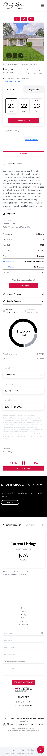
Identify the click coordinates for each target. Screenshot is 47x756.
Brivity (22, 750)
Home (23, 608)
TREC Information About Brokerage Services (23, 731)
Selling (23, 618)
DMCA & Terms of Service (25, 753)
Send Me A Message (23, 682)
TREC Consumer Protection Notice (23, 728)
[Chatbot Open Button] (40, 749)
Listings (23, 611)
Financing (23, 621)
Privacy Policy (9, 753)
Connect (23, 628)
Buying (23, 614)
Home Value (23, 624)
